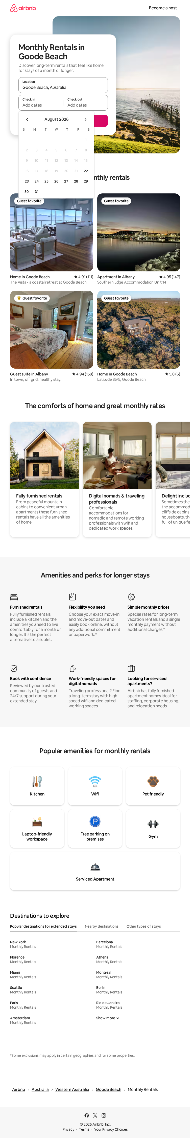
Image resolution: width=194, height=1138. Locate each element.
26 (56, 181)
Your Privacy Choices (111, 1129)
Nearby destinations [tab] (101, 926)
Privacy (68, 1129)
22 (86, 171)
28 (76, 181)
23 (27, 181)
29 (86, 181)
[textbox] (40, 105)
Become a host (163, 8)
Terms (84, 1129)
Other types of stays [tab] (144, 926)
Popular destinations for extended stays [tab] (43, 926)
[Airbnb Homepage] (23, 8)
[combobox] (63, 87)
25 (46, 181)
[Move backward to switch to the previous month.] (27, 119)
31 (36, 191)
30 (27, 191)
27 (66, 181)
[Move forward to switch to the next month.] (85, 119)
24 (37, 181)
